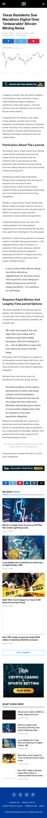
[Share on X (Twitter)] (21, 41)
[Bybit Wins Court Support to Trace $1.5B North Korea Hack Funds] (23, 585)
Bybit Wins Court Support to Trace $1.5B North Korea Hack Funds (21, 601)
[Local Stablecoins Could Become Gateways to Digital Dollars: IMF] (23, 547)
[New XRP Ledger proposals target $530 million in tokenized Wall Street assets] (23, 622)
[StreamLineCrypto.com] (23, 4)
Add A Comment (23, 652)
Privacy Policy (28, 802)
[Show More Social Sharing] (42, 41)
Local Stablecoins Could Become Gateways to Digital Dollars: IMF (30, 742)
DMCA (41, 806)
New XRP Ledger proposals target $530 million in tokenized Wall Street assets (21, 638)
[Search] (43, 4)
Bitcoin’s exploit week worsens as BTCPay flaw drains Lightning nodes (22, 526)
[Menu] (4, 4)
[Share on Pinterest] (33, 41)
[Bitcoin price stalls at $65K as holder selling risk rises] (9, 715)
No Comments (9, 35)
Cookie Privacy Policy (13, 806)
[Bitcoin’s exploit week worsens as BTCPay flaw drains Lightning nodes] (23, 510)
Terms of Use (31, 806)
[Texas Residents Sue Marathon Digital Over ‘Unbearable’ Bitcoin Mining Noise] (23, 60)
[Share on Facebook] (8, 41)
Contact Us (14, 802)
